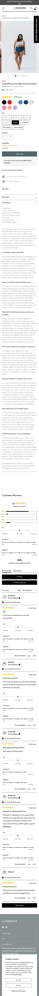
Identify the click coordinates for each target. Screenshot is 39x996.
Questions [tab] (18, 571)
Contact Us (17, 181)
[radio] (4, 102)
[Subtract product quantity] (4, 137)
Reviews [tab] (6, 571)
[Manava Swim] (19, 8)
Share (7, 189)
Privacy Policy (17, 974)
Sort (19, 590)
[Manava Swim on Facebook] (3, 927)
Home (4, 16)
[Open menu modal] (3, 8)
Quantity (5, 133)
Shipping (5, 170)
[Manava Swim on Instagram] (6, 927)
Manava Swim (6, 86)
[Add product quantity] (10, 137)
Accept (18, 980)
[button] (19, 97)
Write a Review (23, 583)
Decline (18, 985)
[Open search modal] (31, 8)
